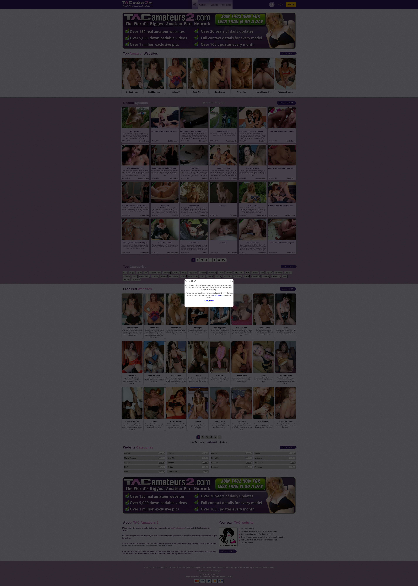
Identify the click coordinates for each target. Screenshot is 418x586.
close (231, 281)
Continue (209, 300)
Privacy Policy (218, 295)
